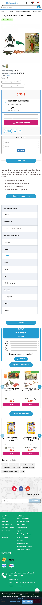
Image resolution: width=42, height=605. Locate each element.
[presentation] (40, 387)
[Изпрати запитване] (20, 131)
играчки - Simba (14, 464)
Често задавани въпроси (24, 546)
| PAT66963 (31, 439)
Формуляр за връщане (23, 549)
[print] (10, 131)
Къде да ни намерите (7, 527)
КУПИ (11, 404)
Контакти (4, 537)
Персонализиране (15, 601)
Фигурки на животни (28, 467)
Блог (2, 534)
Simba (8, 75)
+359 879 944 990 (16, 576)
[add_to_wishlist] (6, 131)
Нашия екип (4, 521)
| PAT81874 (11, 389)
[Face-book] (21, 488)
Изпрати (21, 150)
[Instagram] (14, 488)
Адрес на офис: (13, 579)
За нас (3, 518)
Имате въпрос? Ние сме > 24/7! (21, 573)
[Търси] (38, 7)
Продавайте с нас (6, 524)
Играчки (10, 11)
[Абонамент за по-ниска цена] (15, 131)
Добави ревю (21, 359)
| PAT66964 (11, 439)
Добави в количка (23, 122)
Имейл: (16, 586)
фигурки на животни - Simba (10, 471)
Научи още (21, 598)
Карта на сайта (6, 531)
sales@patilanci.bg (19, 586)
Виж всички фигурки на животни (11, 82)
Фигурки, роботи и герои (22, 11)
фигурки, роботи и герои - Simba (11, 467)
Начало (3, 11)
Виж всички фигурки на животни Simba (13, 86)
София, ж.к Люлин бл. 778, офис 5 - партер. (22, 583)
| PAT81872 (30, 389)
